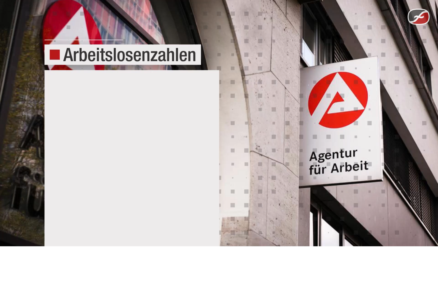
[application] (219, 123)
